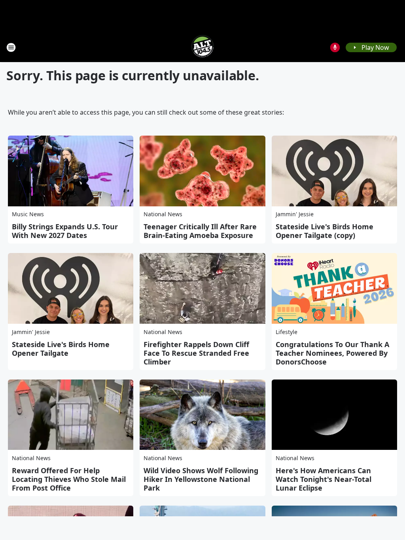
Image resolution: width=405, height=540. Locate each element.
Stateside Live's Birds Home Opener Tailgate (61, 348)
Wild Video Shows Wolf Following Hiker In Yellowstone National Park (201, 479)
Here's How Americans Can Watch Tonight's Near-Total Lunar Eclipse (323, 479)
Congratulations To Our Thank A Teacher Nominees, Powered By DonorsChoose (332, 353)
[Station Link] (202, 47)
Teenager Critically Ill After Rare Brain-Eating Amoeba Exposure (200, 231)
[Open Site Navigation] (11, 47)
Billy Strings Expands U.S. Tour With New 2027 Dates (65, 231)
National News (163, 214)
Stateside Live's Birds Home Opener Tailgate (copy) (324, 231)
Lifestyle (286, 332)
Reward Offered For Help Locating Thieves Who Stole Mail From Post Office (69, 479)
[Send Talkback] (335, 47)
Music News (28, 214)
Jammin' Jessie (295, 214)
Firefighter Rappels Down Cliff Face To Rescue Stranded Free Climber (196, 353)
